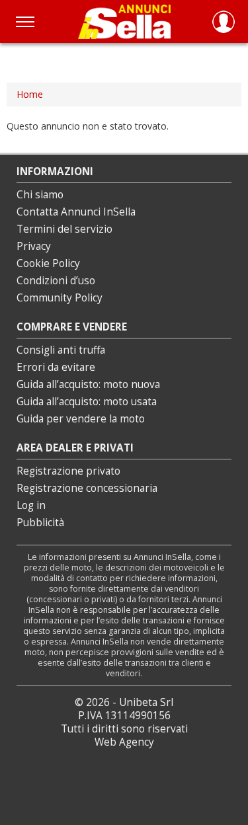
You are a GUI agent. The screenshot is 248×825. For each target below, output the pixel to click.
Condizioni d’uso (56, 281)
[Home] (124, 21)
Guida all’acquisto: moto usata (87, 402)
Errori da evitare (56, 367)
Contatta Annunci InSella (76, 212)
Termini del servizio (64, 229)
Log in (31, 505)
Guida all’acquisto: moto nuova (88, 384)
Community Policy (60, 298)
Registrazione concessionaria (87, 488)
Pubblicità (40, 523)
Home (30, 94)
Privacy (34, 246)
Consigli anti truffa (61, 350)
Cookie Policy (48, 263)
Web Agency (124, 742)
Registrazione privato (68, 471)
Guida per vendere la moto (81, 419)
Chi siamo (40, 195)
